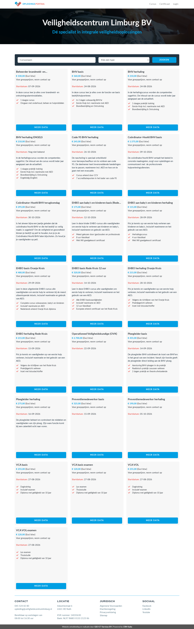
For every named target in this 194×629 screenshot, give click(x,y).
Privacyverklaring (108, 612)
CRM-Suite (127, 627)
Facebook (146, 606)
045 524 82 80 (22, 606)
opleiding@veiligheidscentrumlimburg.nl (33, 609)
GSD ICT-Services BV (103, 627)
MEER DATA (41, 127)
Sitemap (103, 615)
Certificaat (164, 4)
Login (175, 4)
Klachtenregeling (107, 609)
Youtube (146, 612)
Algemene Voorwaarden (111, 606)
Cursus (152, 4)
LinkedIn (146, 609)
